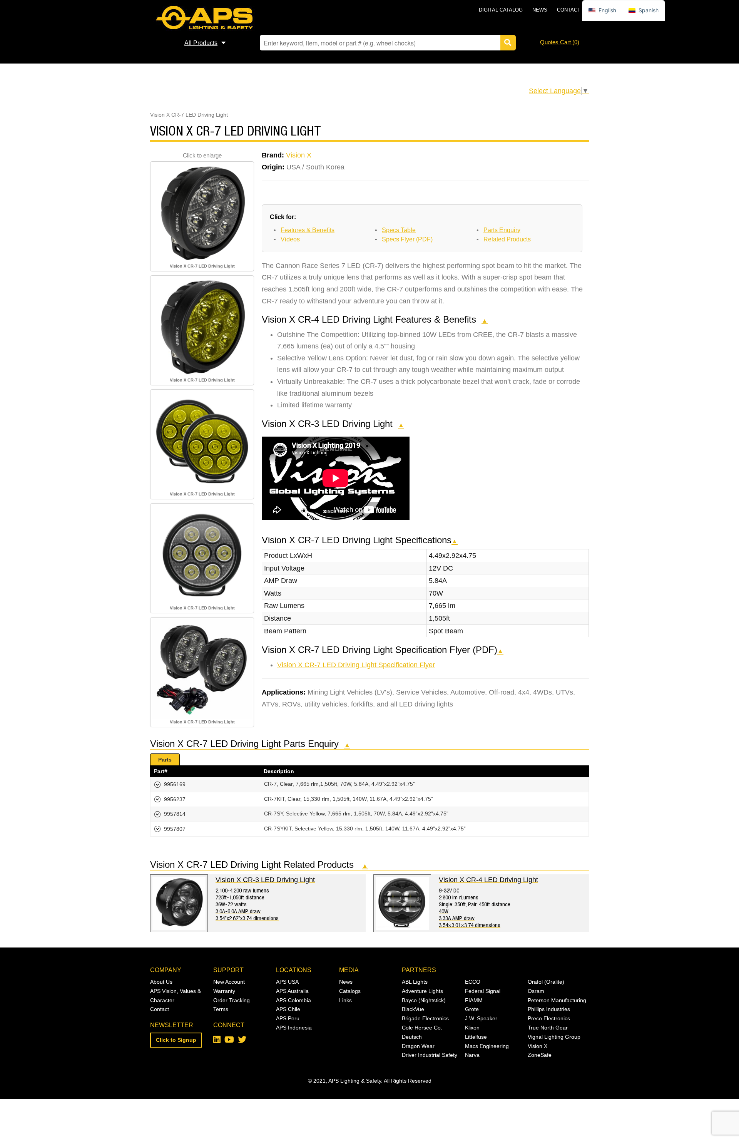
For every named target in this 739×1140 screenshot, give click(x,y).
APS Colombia (293, 1000)
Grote (472, 1009)
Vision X (298, 155)
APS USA (287, 982)
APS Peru (287, 1018)
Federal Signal (482, 991)
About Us (161, 982)
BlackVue (413, 1009)
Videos (290, 239)
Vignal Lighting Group (554, 1037)
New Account (229, 982)
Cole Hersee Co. (422, 1027)
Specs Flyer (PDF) (407, 239)
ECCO (472, 982)
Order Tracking (231, 1000)
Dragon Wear (418, 1046)
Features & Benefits (307, 230)
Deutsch (412, 1037)
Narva (472, 1055)
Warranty (224, 991)
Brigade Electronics (425, 1018)
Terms (220, 1009)
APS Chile (288, 1009)
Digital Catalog (501, 10)
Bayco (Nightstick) (424, 1000)
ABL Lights (415, 982)
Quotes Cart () (559, 42)
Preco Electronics (549, 1018)
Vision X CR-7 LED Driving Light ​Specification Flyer (356, 665)
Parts (165, 760)
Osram (536, 991)
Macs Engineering (487, 1046)
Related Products (507, 239)
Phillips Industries (549, 1009)
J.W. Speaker (481, 1018)
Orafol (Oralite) (546, 982)
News (539, 10)
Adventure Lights (422, 991)
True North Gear (548, 1027)
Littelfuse (476, 1037)
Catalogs (350, 991)
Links (345, 1000)
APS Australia (292, 991)
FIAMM (474, 1000)
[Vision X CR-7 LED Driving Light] (202, 212)
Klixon (472, 1027)
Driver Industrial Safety (429, 1055)
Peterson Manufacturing (557, 1000)
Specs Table (399, 230)
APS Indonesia (294, 1027)
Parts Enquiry (501, 230)
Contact (568, 10)
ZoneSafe (540, 1055)
